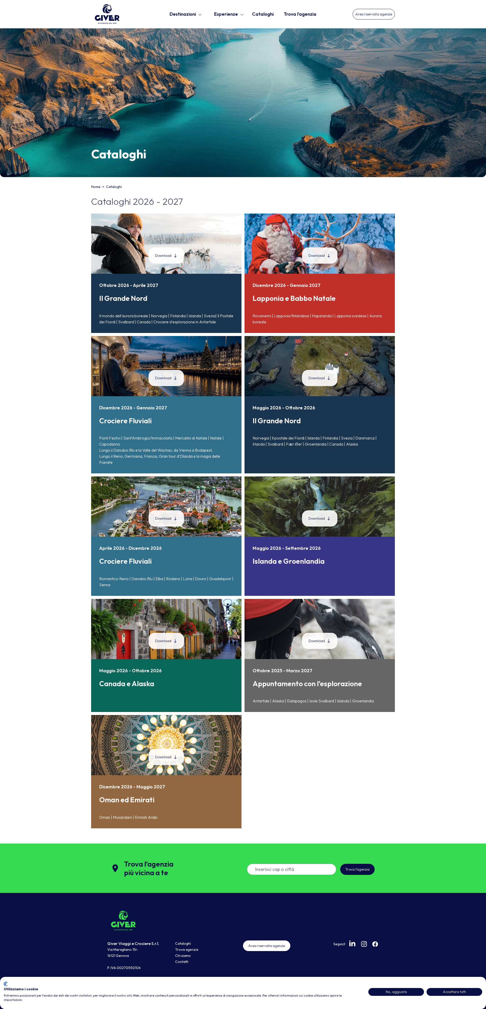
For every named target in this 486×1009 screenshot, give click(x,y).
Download (163, 255)
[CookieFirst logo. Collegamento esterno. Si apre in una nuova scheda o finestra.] (6, 984)
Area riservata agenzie (373, 14)
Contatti (181, 961)
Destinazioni (183, 14)
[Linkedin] (352, 943)
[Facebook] (375, 944)
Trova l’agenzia (357, 869)
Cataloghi (263, 14)
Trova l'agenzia (300, 14)
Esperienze (226, 14)
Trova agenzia (186, 949)
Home (96, 186)
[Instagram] (364, 944)
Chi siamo (183, 955)
